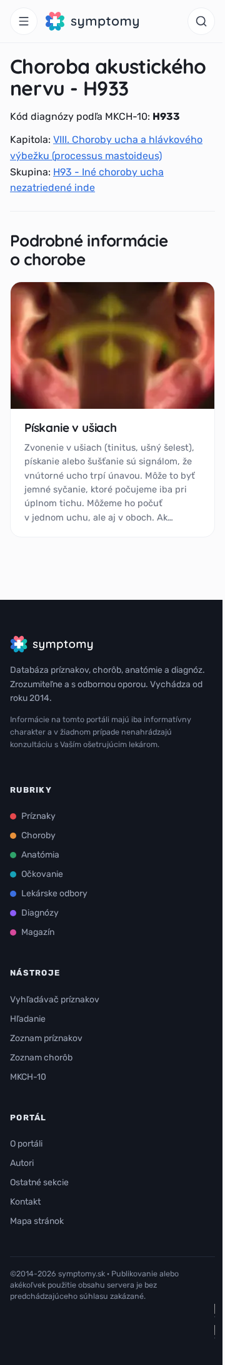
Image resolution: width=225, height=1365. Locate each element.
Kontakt (25, 1201)
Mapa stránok (37, 1221)
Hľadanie (28, 1019)
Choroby (38, 835)
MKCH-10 (28, 1077)
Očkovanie (42, 874)
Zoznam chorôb (41, 1057)
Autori (22, 1163)
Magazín (37, 932)
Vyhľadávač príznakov (54, 999)
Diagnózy (40, 913)
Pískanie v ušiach (70, 427)
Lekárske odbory (54, 893)
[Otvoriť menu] (24, 21)
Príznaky (38, 816)
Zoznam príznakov (46, 1038)
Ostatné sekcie (39, 1182)
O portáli (26, 1143)
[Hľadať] (201, 21)
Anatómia (40, 854)
